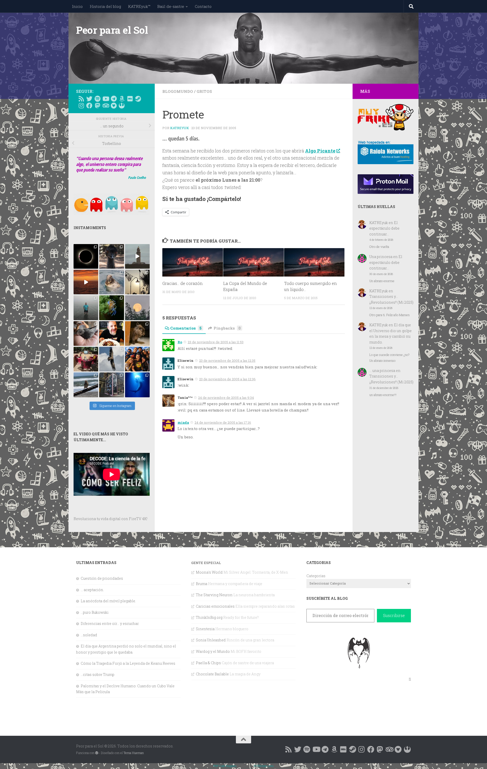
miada (183, 422)
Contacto (203, 6)
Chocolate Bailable (212, 674)
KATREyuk (179, 128)
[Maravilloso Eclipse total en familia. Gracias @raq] (86, 256)
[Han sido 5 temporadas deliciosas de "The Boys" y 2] (137, 359)
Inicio (77, 6)
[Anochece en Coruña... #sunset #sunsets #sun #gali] (86, 282)
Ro (180, 342)
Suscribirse (394, 615)
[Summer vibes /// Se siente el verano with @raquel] (86, 307)
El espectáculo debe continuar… (384, 228)
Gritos (204, 91)
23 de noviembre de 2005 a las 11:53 (216, 342)
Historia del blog (105, 6)
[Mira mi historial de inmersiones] (114, 105)
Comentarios (186, 328)
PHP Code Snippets (225, 766)
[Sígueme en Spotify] (97, 99)
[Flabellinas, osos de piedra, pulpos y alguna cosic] (111, 307)
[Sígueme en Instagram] (81, 105)
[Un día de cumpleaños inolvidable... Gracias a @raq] (111, 359)
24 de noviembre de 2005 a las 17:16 (223, 422)
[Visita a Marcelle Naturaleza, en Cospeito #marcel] (111, 256)
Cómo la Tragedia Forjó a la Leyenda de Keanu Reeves (128, 663)
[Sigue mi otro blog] (122, 105)
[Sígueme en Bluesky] (89, 99)
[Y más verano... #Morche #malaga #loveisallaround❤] (137, 282)
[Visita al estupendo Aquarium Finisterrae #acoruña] (111, 282)
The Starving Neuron (214, 594)
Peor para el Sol (112, 30)
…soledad (89, 635)
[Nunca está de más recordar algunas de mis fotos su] (137, 384)
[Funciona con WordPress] (96, 753)
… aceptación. (92, 589)
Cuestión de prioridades (102, 578)
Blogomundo (177, 91)
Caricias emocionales (215, 606)
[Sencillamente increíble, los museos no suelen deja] (111, 384)
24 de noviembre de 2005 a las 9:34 (226, 397)
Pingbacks (227, 328)
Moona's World (209, 572)
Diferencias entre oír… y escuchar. (110, 623)
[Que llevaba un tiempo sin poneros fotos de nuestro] (137, 333)
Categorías (315, 575)
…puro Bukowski (95, 612)
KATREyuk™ (139, 6)
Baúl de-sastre (170, 6)
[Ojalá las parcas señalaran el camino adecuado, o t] (137, 307)
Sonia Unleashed (211, 640)
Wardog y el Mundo (213, 651)
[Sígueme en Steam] (138, 99)
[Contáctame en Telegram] (114, 99)
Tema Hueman (134, 753)
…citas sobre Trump (97, 674)
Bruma (201, 583)
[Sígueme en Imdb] (130, 99)
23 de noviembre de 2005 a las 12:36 (227, 379)
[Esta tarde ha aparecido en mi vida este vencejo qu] (86, 333)
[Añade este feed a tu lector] (81, 99)
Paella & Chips (208, 662)
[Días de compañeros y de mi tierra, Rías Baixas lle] (86, 359)
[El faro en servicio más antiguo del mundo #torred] (137, 256)
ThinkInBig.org (209, 617)
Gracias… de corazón (182, 283)
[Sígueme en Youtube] (105, 99)
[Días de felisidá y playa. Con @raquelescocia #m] (86, 384)
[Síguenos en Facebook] (89, 105)
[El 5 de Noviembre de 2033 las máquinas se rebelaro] (111, 333)
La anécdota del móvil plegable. (108, 601)
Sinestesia (205, 628)
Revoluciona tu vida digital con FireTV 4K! (110, 518)
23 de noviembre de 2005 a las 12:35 (227, 360)
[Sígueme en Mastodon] (97, 105)
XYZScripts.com (264, 766)
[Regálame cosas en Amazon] (122, 99)
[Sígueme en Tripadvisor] (105, 105)
